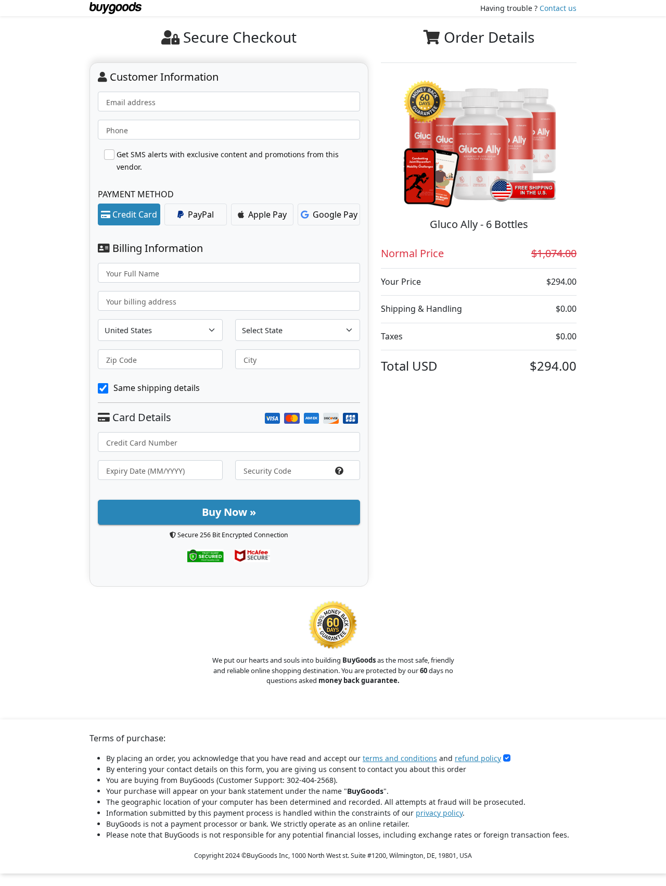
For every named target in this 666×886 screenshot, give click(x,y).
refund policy (478, 758)
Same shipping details (156, 388)
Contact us (558, 8)
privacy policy (439, 813)
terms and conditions (400, 758)
